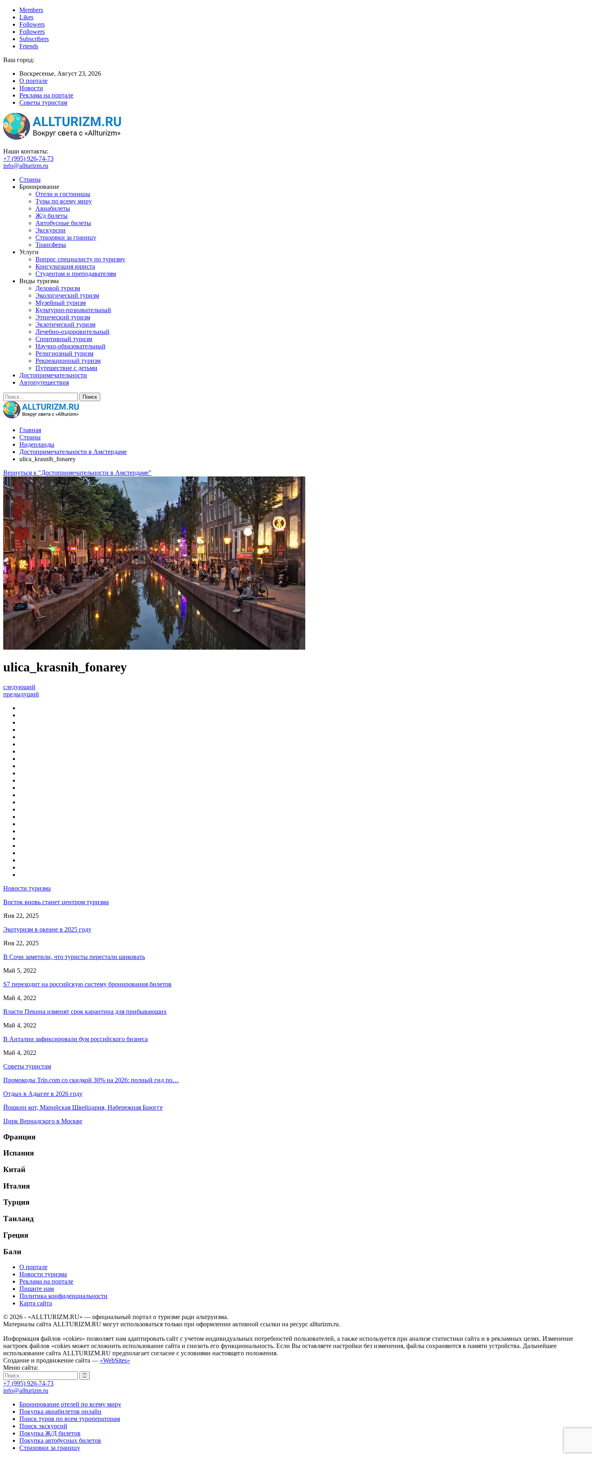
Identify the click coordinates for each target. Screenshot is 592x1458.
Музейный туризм (60, 302)
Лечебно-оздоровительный (72, 331)
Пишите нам (36, 1288)
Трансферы (50, 244)
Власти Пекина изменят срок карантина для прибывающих (85, 1011)
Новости (31, 88)
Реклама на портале (46, 95)
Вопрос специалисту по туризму (80, 259)
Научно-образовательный (70, 346)
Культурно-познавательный (73, 310)
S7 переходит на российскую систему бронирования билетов (87, 984)
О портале (33, 80)
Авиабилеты (52, 208)
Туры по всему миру (63, 201)
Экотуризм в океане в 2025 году (47, 929)
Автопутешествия (44, 382)
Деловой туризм (57, 288)
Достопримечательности (53, 375)
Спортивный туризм (63, 339)
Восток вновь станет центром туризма (56, 902)
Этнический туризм (62, 317)
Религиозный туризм (64, 353)
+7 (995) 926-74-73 (28, 158)
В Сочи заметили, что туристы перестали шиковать (74, 956)
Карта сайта (35, 1303)
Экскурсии (50, 230)
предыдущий (21, 694)
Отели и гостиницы (62, 194)
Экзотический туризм (65, 324)
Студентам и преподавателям (75, 273)
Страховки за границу (65, 237)
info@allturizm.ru (25, 165)
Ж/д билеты (51, 215)
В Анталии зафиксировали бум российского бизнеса (75, 1039)
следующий (19, 686)
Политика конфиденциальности (63, 1295)
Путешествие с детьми (66, 367)
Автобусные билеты (63, 223)
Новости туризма (43, 1274)
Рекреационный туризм (68, 360)
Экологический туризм (67, 295)
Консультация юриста (65, 266)
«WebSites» (115, 1360)
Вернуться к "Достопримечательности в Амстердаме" (77, 472)
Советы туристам (43, 102)
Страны (30, 179)
